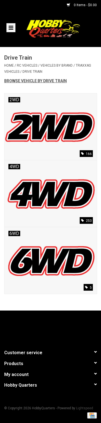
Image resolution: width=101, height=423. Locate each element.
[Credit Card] (91, 415)
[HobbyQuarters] (61, 28)
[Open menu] (11, 27)
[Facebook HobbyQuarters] (40, 327)
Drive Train (32, 72)
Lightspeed (84, 408)
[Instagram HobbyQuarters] (60, 327)
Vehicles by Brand (56, 65)
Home (9, 65)
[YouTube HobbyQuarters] (50, 327)
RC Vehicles (27, 65)
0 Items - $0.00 (85, 5)
